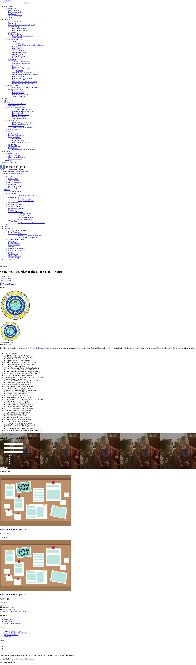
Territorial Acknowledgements (22, 128)
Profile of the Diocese (15, 34)
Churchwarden (24, 171)
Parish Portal (8, 636)
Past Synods (20, 43)
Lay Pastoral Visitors (19, 140)
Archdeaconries (13, 32)
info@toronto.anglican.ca (18, 611)
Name (6, 442)
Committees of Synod (19, 52)
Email (6, 446)
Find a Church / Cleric (16, 173)
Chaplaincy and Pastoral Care (21, 69)
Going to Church (13, 10)
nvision (12, 662)
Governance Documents (20, 58)
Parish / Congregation (11, 450)
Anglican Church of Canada (13, 631)
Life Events (12, 14)
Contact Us (7, 161)
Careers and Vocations (15, 89)
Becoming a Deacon (18, 91)
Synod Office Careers (19, 96)
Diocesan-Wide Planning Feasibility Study (21, 25)
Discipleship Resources (15, 250)
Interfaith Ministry (14, 129)
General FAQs (13, 17)
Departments (12, 60)
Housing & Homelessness (20, 115)
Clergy (16, 171)
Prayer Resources (13, 105)
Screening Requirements (20, 94)
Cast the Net (12, 23)
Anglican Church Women (20, 61)
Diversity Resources (14, 133)
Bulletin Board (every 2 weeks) (21, 458)
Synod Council (17, 49)
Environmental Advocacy (20, 124)
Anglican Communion (11, 635)
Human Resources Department (22, 78)
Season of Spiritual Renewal (17, 104)
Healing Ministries (14, 137)
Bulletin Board (4, 277)
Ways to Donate (13, 85)
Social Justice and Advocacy (21, 80)
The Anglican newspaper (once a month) (24, 456)
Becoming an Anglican (15, 12)
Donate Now (4, 173)
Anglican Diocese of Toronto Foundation (25, 87)
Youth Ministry (13, 148)
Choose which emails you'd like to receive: (18, 454)
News (6, 98)
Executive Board (17, 47)
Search (2, 3)
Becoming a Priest (18, 93)
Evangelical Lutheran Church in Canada (17, 633)
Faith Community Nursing (20, 142)
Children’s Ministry (14, 146)
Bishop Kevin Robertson (20, 30)
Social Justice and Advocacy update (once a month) (27, 464)
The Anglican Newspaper (8, 284)
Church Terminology (15, 16)
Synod (14, 41)
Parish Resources (13, 153)
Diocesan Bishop (13, 27)
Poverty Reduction (18, 113)
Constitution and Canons (16, 208)
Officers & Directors (18, 56)
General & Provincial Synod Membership (29, 45)
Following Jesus (9, 6)
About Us (7, 19)
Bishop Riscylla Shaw (19, 28)
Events (6, 100)
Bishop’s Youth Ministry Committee (23, 150)
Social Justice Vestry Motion (21, 109)
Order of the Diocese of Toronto (22, 36)
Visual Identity (17, 38)
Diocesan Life (8, 102)
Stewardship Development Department (24, 82)
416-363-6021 (4, 611)
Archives (15, 65)
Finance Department (18, 76)
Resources (7, 151)
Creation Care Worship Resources (23, 122)
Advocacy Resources (19, 118)
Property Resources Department (22, 83)
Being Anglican (13, 8)
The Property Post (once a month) (21, 462)
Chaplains (19, 71)
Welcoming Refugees (19, 116)
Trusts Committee (18, 50)
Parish (12, 171)
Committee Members (19, 54)
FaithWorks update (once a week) (21, 460)
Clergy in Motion (5, 278)
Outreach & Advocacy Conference (23, 111)
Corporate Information (15, 39)
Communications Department (21, 72)
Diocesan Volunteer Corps (16, 135)
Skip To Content (5, 1)
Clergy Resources (14, 155)
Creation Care (12, 120)
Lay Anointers (16, 139)
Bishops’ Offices (17, 67)
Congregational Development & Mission (25, 74)
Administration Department (21, 63)
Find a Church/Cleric (15, 159)
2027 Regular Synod (15, 21)
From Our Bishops (6, 280)
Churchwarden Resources (16, 157)
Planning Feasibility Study (26, 195)
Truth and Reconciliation (16, 126)
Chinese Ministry (13, 144)
